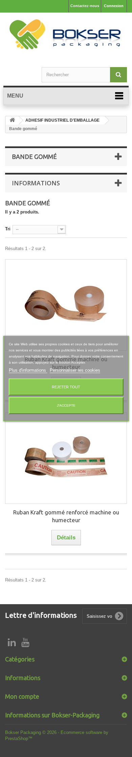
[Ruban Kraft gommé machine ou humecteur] (66, 305)
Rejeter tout (66, 387)
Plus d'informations (28, 370)
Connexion (114, 6)
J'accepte (66, 405)
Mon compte (22, 696)
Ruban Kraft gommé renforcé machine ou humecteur (66, 516)
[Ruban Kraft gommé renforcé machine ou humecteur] (66, 458)
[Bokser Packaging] (66, 36)
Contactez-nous (84, 6)
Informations (36, 183)
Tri (7, 228)
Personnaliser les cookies (75, 370)
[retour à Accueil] (12, 120)
